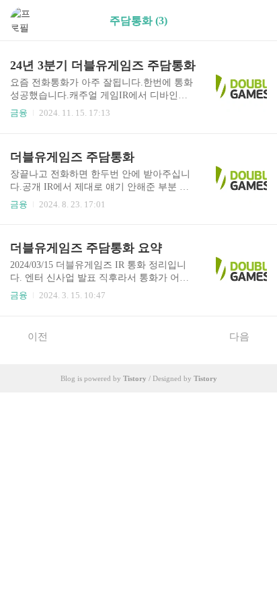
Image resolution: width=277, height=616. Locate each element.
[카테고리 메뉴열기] (253, 20)
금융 (19, 113)
